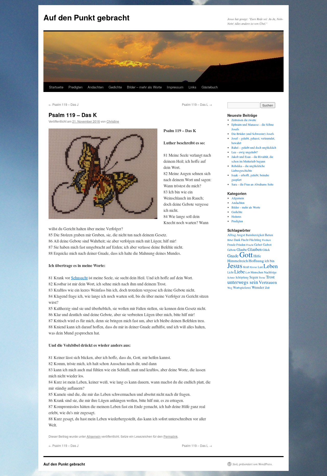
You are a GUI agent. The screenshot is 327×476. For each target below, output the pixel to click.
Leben (270, 266)
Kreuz (253, 267)
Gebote (231, 250)
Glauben (255, 249)
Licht (230, 272)
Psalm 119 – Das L (197, 104)
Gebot (267, 244)
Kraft (246, 267)
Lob (248, 272)
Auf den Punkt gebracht (86, 17)
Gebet (258, 244)
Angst (241, 235)
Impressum (175, 87)
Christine (113, 121)
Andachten (95, 87)
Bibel (230, 240)
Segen (253, 277)
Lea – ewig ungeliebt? (244, 152)
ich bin (269, 260)
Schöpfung (242, 277)
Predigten (75, 87)
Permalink (171, 436)
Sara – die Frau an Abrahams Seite (252, 184)
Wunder (258, 287)
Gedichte (115, 87)
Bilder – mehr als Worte (144, 87)
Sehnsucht (79, 277)
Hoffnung (256, 260)
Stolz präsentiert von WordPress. (252, 464)
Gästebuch (210, 87)
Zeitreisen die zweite (243, 120)
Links (192, 87)
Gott (246, 254)
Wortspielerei (242, 287)
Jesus (234, 265)
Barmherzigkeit (255, 235)
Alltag (231, 235)
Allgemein (94, 436)
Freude (231, 245)
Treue (262, 277)
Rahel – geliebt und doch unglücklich (253, 147)
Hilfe (257, 255)
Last (260, 267)
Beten (269, 235)
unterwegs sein (242, 281)
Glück (266, 250)
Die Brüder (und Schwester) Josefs (252, 134)
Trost (270, 277)
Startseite (56, 87)
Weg (229, 287)
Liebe (239, 271)
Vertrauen (268, 282)
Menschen (257, 272)
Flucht (245, 240)
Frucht (249, 245)
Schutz (231, 277)
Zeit (267, 287)
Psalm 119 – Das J (63, 104)
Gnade (233, 256)
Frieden (241, 244)
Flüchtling (255, 240)
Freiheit (266, 240)
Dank (237, 240)
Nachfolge (270, 272)
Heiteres (236, 216)
